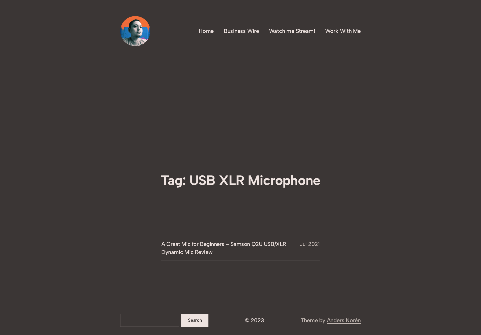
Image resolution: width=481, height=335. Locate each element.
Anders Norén (344, 320)
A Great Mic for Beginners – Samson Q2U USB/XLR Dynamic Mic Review (223, 248)
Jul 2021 (310, 244)
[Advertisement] (240, 131)
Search (195, 320)
